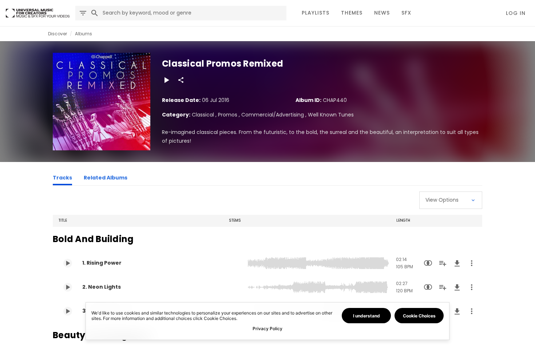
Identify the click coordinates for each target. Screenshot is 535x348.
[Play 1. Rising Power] (67, 263)
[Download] (457, 263)
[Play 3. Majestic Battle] (67, 311)
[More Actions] (471, 263)
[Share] (181, 80)
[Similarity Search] (428, 263)
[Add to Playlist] (442, 263)
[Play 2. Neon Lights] (67, 287)
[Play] (166, 80)
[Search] (94, 13)
